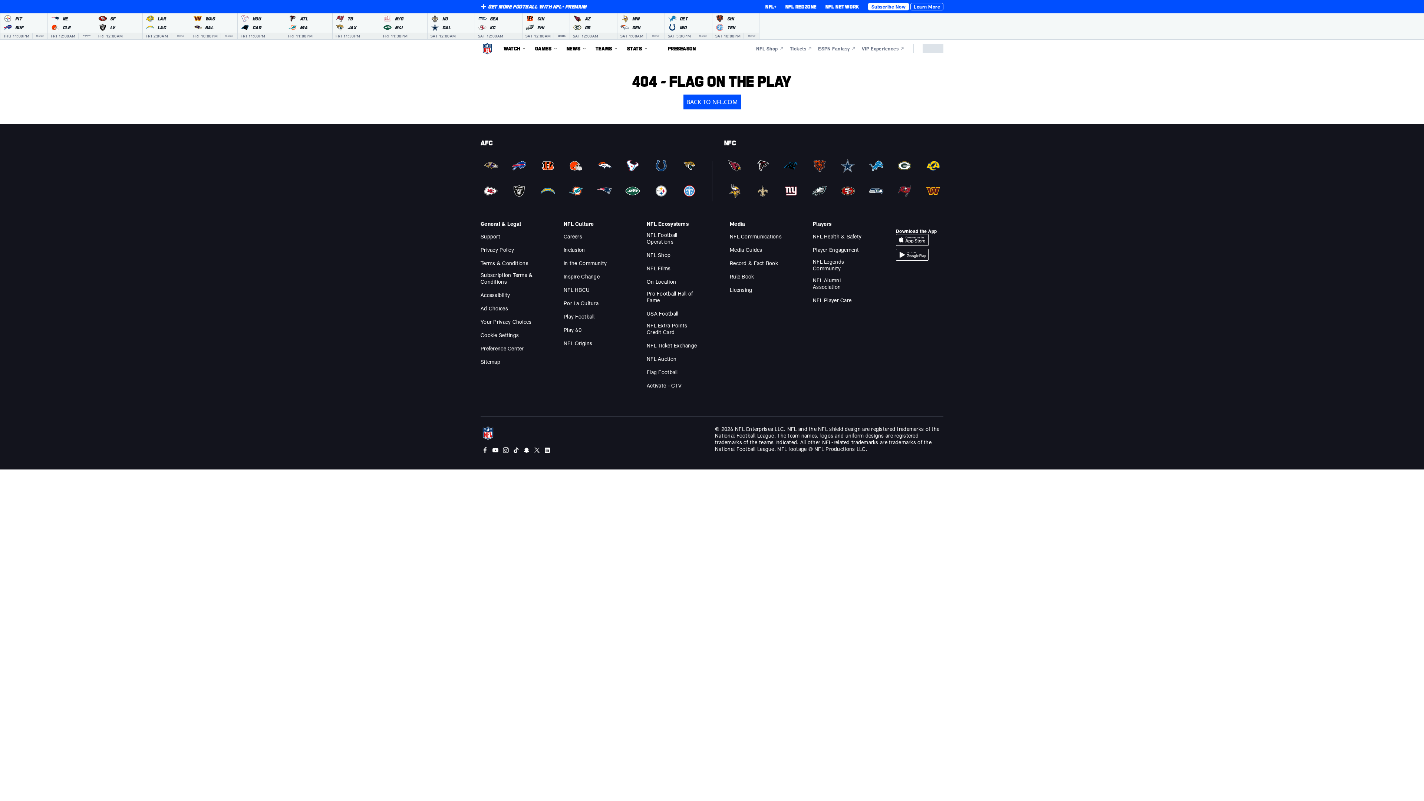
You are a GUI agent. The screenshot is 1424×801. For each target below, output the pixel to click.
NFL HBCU (577, 290)
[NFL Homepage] (487, 48)
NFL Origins (578, 343)
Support (490, 236)
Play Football (579, 316)
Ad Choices (494, 308)
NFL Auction (661, 359)
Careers (573, 236)
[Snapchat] (526, 450)
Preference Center (502, 348)
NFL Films (659, 268)
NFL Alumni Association (827, 283)
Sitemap (490, 362)
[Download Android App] (912, 255)
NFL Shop (658, 255)
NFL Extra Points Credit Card (667, 328)
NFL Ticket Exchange (672, 345)
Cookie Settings (500, 335)
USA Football (662, 313)
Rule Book (742, 276)
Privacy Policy (497, 250)
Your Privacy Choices (506, 322)
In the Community (585, 263)
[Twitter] (537, 450)
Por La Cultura (581, 303)
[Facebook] (485, 450)
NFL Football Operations (662, 238)
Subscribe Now (888, 6)
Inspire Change (582, 276)
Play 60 (572, 330)
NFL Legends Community (828, 264)
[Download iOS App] (912, 240)
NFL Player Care (832, 300)
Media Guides (746, 250)
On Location (661, 281)
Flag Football (662, 372)
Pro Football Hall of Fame (670, 296)
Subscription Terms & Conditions (507, 278)
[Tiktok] (516, 450)
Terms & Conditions (504, 263)
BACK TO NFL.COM (712, 102)
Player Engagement (836, 250)
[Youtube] (495, 450)
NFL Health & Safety (837, 236)
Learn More (927, 6)
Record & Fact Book (754, 263)
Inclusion (574, 250)
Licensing (741, 290)
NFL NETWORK (842, 7)
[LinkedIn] (547, 450)
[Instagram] (505, 450)
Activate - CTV (664, 385)
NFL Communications (756, 236)
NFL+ (770, 7)
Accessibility (495, 295)
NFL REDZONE (801, 7)
